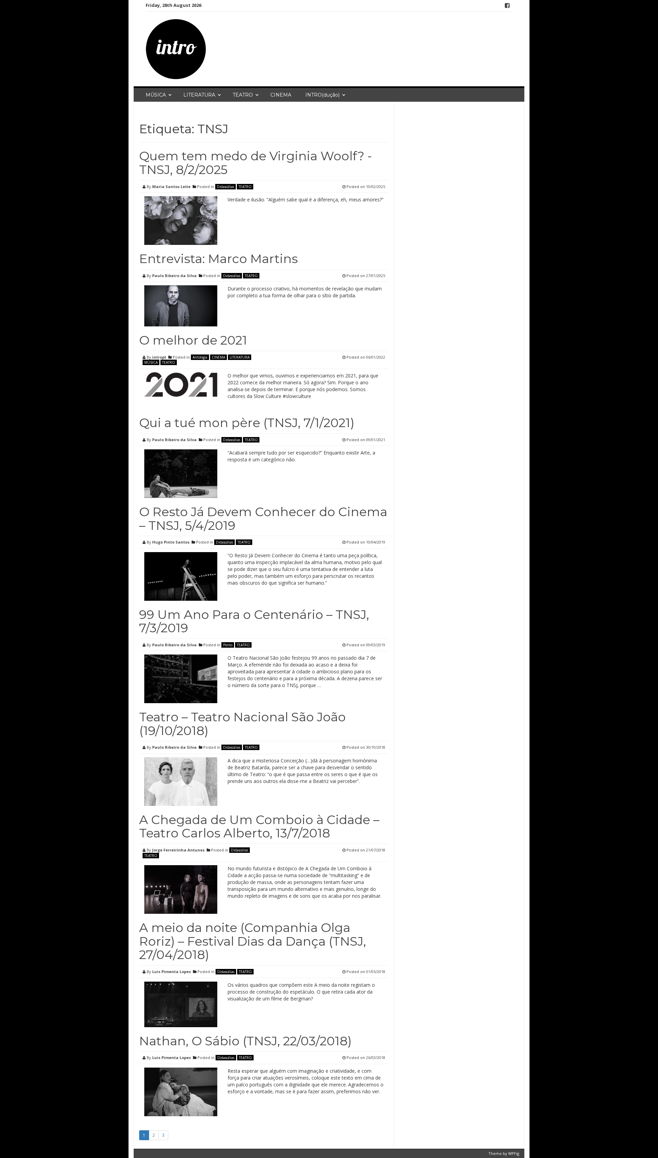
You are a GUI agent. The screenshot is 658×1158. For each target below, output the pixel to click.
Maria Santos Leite (171, 186)
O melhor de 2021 (193, 340)
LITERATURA (199, 95)
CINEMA (280, 95)
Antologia (200, 357)
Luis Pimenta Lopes (171, 971)
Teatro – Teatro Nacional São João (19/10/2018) (242, 723)
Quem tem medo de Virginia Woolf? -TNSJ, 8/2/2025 (255, 162)
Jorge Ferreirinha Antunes (178, 849)
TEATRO (243, 95)
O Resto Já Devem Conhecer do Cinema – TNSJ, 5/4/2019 (263, 518)
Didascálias (225, 186)
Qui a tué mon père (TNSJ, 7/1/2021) (246, 422)
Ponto (227, 645)
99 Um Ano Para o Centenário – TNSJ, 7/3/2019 (254, 621)
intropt (159, 357)
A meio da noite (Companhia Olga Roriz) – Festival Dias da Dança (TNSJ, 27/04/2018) (252, 941)
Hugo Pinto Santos (171, 542)
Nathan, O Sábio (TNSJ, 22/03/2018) (245, 1040)
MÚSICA (156, 95)
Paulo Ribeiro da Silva (174, 275)
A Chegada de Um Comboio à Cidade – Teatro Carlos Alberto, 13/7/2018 (259, 826)
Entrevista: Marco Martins (218, 258)
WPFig (513, 1153)
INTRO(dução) (322, 95)
